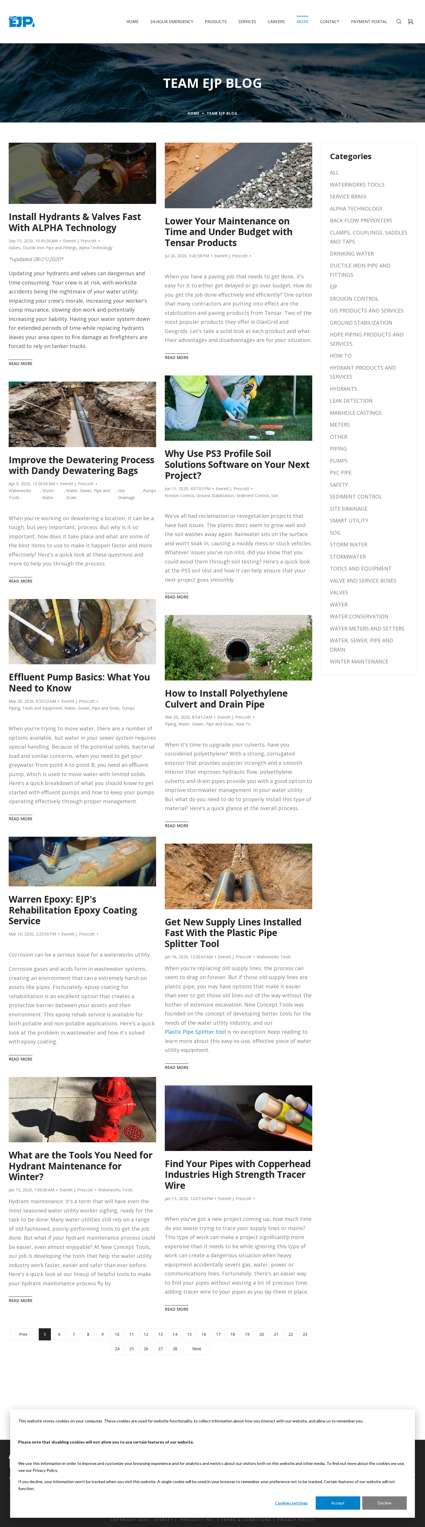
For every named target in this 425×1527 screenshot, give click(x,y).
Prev (23, 1334)
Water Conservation (359, 616)
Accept (338, 1502)
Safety (339, 484)
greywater (21, 764)
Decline (384, 1502)
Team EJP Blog (222, 113)
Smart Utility (349, 520)
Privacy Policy (45, 1470)
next (196, 1348)
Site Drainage (126, 494)
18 (232, 1334)
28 (175, 1348)
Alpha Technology (95, 247)
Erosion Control (179, 495)
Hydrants (343, 388)
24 (117, 1348)
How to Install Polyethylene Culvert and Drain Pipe (226, 699)
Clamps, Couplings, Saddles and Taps (368, 237)
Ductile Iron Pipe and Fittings (50, 247)
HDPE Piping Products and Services (367, 339)
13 (160, 1334)
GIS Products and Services (367, 310)
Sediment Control (252, 495)
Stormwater (348, 556)
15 (189, 1334)
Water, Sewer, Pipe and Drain (88, 494)
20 (261, 1334)
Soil (274, 495)
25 (131, 1348)
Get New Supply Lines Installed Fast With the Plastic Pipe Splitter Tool (233, 932)
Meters (340, 424)
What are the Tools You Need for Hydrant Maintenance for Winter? (81, 1166)
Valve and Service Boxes (363, 580)
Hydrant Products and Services (363, 372)
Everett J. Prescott (80, 240)
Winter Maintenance (359, 661)
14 (175, 1334)
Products (216, 21)
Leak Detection (351, 400)
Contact (329, 21)
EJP (333, 286)
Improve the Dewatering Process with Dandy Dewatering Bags (81, 465)
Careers (276, 21)
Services (247, 21)
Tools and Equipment (42, 708)
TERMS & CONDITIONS (246, 1519)
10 (117, 1334)
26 (146, 1348)
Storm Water (48, 494)
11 (131, 1334)
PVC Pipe (341, 472)
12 (146, 1334)
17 (218, 1334)
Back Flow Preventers (361, 220)
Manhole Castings (356, 412)
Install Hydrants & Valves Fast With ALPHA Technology (75, 222)
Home (132, 21)
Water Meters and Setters (367, 628)
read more (20, 363)
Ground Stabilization (215, 495)
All (334, 172)
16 (204, 1334)
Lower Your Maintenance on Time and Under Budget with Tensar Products (229, 231)
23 (305, 1334)
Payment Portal (369, 21)
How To (243, 724)
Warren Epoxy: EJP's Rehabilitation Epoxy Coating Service (73, 910)
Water (339, 604)
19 (247, 1334)
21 (276, 1334)
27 (160, 1348)
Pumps (149, 490)
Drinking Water (352, 253)
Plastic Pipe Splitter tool (195, 1031)
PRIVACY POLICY (296, 1519)
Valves (15, 247)
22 (290, 1334)
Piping (14, 708)
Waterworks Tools (20, 494)
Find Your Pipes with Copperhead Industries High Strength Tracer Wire (238, 1174)
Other (338, 436)
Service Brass (348, 196)
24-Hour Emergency (171, 21)
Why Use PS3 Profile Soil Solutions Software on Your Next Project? (237, 464)
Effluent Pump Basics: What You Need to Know (79, 682)
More (302, 21)
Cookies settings (291, 1502)
